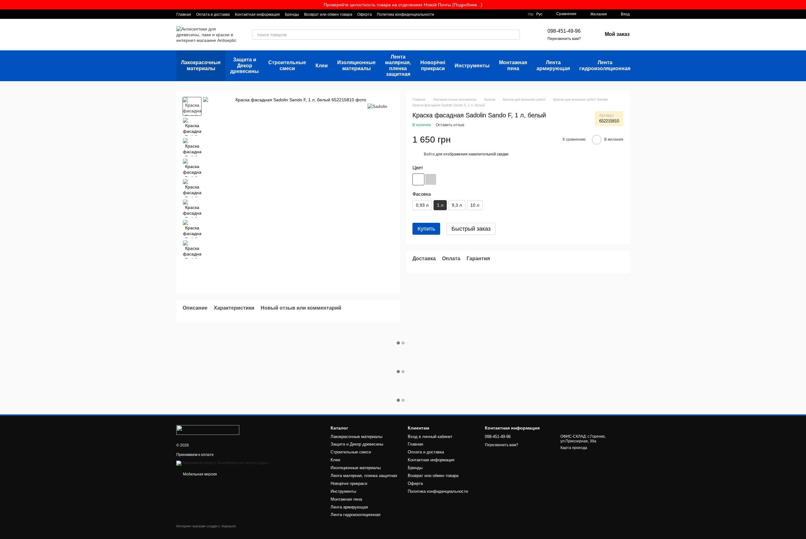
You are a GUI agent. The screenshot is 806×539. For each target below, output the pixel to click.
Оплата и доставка (213, 14)
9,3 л (457, 205)
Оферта (364, 14)
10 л (474, 205)
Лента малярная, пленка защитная (398, 65)
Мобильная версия (199, 474)
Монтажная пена (513, 65)
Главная (183, 14)
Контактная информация (257, 14)
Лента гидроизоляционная (604, 65)
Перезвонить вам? (564, 38)
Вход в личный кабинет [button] (430, 436)
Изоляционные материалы (356, 65)
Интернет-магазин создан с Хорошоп (206, 526)
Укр (531, 14)
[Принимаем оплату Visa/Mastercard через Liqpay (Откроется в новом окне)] (222, 463)
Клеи (321, 65)
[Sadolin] (377, 106)
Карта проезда (573, 448)
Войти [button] (429, 154)
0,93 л (422, 205)
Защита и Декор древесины (244, 65)
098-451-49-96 (564, 31)
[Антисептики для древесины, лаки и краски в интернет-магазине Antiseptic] (207, 430)
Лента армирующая (553, 65)
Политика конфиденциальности (405, 14)
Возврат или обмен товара (328, 14)
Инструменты (472, 65)
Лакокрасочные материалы (201, 65)
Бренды (292, 14)
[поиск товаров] (515, 35)
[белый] (418, 179)
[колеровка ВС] (430, 179)
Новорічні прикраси (432, 65)
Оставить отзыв (450, 125)
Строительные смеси (287, 65)
